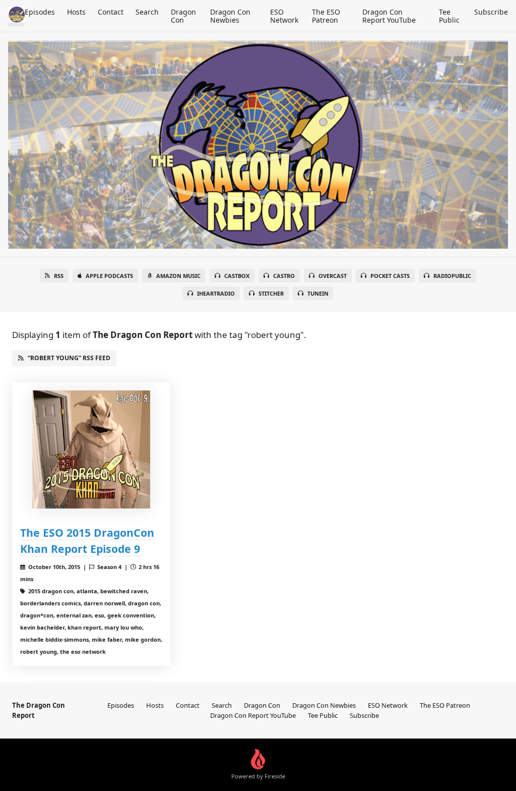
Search (147, 12)
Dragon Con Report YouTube (389, 16)
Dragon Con (183, 16)
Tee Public (449, 16)
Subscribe (491, 12)
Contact (110, 12)
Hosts (76, 12)
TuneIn (318, 293)
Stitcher (271, 293)
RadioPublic (452, 275)
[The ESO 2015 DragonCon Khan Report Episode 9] (91, 449)
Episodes (40, 12)
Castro (284, 275)
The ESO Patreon (326, 16)
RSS (58, 275)
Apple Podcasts (109, 275)
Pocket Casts (390, 275)
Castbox (236, 275)
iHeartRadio (216, 293)
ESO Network (284, 16)
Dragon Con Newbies (230, 16)
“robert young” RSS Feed (69, 358)
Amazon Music (178, 275)
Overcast (332, 275)
